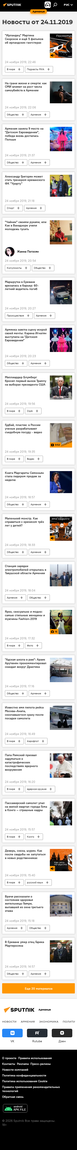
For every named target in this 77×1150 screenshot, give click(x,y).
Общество (13, 114)
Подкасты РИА (35, 69)
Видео (30, 458)
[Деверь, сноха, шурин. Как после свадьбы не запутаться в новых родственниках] (61, 860)
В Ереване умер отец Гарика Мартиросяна (24, 943)
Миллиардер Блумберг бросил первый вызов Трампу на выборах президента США (25, 380)
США (30, 410)
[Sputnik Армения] (13, 6)
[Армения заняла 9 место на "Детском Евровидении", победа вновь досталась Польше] (61, 139)
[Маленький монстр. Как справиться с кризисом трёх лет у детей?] (61, 529)
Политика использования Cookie (24, 1081)
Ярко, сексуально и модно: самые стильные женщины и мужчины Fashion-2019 (25, 615)
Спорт (10, 208)
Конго (30, 836)
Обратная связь (13, 1097)
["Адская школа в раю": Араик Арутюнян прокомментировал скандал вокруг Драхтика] (61, 670)
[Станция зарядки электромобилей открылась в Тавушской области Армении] (61, 575)
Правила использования (35, 1058)
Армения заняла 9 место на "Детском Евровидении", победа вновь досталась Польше (24, 134)
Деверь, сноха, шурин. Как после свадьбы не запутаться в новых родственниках (25, 854)
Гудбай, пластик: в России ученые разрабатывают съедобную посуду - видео (23, 428)
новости (9, 1021)
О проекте (9, 1058)
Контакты (8, 1064)
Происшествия (15, 315)
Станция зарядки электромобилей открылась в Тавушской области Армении (25, 569)
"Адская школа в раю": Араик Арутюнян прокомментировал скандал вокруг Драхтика (25, 663)
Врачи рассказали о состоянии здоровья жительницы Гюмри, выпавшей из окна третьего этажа (24, 904)
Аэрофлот (33, 741)
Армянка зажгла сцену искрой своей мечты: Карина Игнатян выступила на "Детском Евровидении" (26, 335)
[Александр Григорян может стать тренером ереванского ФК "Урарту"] (61, 186)
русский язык (35, 882)
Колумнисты (14, 267)
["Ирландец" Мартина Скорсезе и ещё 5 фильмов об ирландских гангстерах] (61, 46)
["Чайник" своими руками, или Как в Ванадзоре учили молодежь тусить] (61, 232)
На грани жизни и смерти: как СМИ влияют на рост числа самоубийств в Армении (26, 86)
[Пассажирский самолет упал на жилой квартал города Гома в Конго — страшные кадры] (61, 813)
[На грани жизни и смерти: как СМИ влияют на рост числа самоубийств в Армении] (61, 92)
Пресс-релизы (40, 1064)
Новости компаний (15, 1070)
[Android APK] (15, 1109)
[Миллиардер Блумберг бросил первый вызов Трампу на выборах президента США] (61, 387)
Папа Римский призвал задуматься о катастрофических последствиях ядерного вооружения (21, 762)
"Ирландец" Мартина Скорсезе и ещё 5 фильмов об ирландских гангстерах (24, 39)
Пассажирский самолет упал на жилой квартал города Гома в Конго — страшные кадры (26, 806)
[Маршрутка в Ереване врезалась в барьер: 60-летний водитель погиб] (61, 292)
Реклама (23, 1064)
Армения (36, 114)
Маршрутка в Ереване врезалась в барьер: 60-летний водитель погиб (22, 285)
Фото (30, 645)
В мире (11, 69)
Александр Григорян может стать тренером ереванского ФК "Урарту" (25, 180)
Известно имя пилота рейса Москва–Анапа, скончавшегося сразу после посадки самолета (24, 713)
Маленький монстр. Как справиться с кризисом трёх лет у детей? (24, 522)
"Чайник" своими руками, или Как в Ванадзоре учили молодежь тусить (25, 225)
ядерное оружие (36, 789)
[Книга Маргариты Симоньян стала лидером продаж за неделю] (61, 482)
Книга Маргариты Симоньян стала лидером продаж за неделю (24, 476)
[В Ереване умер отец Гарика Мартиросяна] (61, 951)
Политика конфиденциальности (24, 1075)
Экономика (48, 1021)
